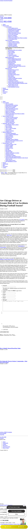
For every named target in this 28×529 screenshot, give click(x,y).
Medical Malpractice (9, 57)
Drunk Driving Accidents (13, 30)
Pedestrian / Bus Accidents (8, 123)
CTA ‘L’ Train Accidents (13, 56)
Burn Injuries (11, 75)
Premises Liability (12, 71)
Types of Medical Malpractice (14, 59)
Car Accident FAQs (9, 114)
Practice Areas (6, 25)
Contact (4, 93)
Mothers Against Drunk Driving (7, 259)
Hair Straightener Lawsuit (13, 86)
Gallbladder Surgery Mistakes (14, 64)
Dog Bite (7, 149)
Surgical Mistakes (12, 61)
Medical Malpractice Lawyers (14, 58)
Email (4, 294)
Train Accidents (11, 52)
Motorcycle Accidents (13, 36)
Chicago (2, 0)
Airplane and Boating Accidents (15, 78)
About (4, 24)
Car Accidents (8, 26)
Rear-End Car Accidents (13, 31)
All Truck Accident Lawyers (11, 117)
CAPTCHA (5, 329)
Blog (4, 90)
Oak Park (6, 0)
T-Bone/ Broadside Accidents (14, 33)
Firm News (5, 91)
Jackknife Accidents (12, 45)
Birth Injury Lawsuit (12, 67)
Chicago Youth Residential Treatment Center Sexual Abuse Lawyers (17, 84)
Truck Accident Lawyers (13, 41)
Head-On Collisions (12, 35)
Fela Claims (10, 53)
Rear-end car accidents (10, 107)
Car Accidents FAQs (12, 39)
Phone (4, 297)
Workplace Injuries (12, 79)
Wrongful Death (11, 77)
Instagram (5, 285)
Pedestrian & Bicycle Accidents (15, 50)
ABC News (9, 235)
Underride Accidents (12, 44)
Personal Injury (8, 68)
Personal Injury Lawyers (13, 69)
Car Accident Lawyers (13, 28)
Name (4, 291)
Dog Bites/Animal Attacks (13, 74)
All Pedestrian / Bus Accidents (11, 124)
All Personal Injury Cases (10, 144)
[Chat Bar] (14, 527)
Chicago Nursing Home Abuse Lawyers (16, 66)
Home (2, 172)
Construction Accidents (13, 80)
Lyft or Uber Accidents (13, 34)
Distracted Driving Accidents (14, 29)
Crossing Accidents (12, 55)
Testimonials (5, 89)
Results (4, 88)
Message (5, 299)
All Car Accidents (9, 103)
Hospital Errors (11, 63)
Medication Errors (12, 62)
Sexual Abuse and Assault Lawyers (15, 82)
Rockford (10, 0)
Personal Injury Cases (7, 143)
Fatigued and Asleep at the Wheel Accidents (17, 37)
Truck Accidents (8, 40)
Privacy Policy (6, 448)
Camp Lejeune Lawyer (13, 85)
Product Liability (11, 72)
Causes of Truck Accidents (14, 42)
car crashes (22, 219)
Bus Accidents (11, 51)
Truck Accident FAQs (13, 46)
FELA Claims (8, 129)
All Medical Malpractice (10, 133)
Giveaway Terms (6, 446)
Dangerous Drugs (12, 73)
